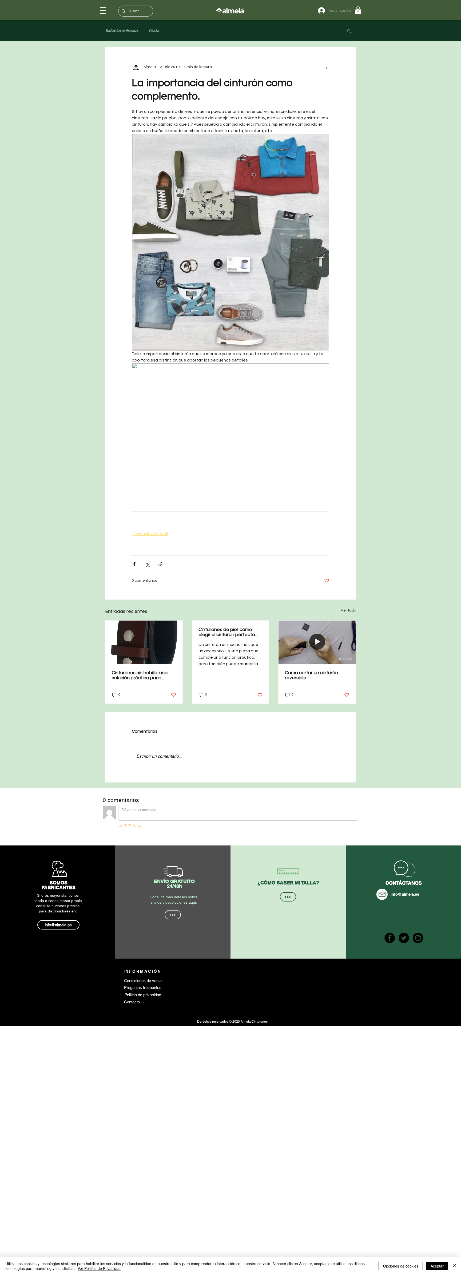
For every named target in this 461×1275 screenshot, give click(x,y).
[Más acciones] (326, 67)
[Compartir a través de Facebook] (134, 564)
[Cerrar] (454, 1266)
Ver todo (348, 610)
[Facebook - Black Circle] (389, 938)
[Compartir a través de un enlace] (160, 564)
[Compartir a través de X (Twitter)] (147, 564)
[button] (358, 10)
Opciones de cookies (400, 1266)
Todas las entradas (121, 31)
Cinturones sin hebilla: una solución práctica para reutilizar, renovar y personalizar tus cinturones (141, 675)
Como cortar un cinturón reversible (311, 675)
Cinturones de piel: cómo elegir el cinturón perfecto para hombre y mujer (226, 632)
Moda (154, 31)
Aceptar (437, 1266)
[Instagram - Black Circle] (418, 938)
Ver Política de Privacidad (99, 1268)
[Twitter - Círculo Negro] (404, 938)
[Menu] (103, 10)
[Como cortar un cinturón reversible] (317, 642)
